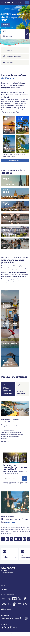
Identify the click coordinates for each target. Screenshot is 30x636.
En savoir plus (5, 441)
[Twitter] (5, 627)
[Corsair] (9, 2)
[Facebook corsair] (3, 539)
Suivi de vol (10, 62)
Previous (1, 134)
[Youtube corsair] (16, 539)
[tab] (15, 581)
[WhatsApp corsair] (24, 539)
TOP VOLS (4, 589)
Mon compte (27, 2)
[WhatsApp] (11, 627)
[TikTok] (17, 627)
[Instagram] (8, 627)
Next (28, 134)
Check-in (9, 50)
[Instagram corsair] (7, 539)
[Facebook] (2, 627)
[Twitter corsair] (11, 539)
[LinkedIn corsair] (20, 539)
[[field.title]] (3, 598)
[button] (27, 34)
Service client (23, 2)
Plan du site (21, 634)
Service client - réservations (10, 581)
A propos (4, 585)
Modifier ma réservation (14, 56)
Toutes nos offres (14, 160)
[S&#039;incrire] (24, 478)
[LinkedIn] (14, 627)
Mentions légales (10, 634)
